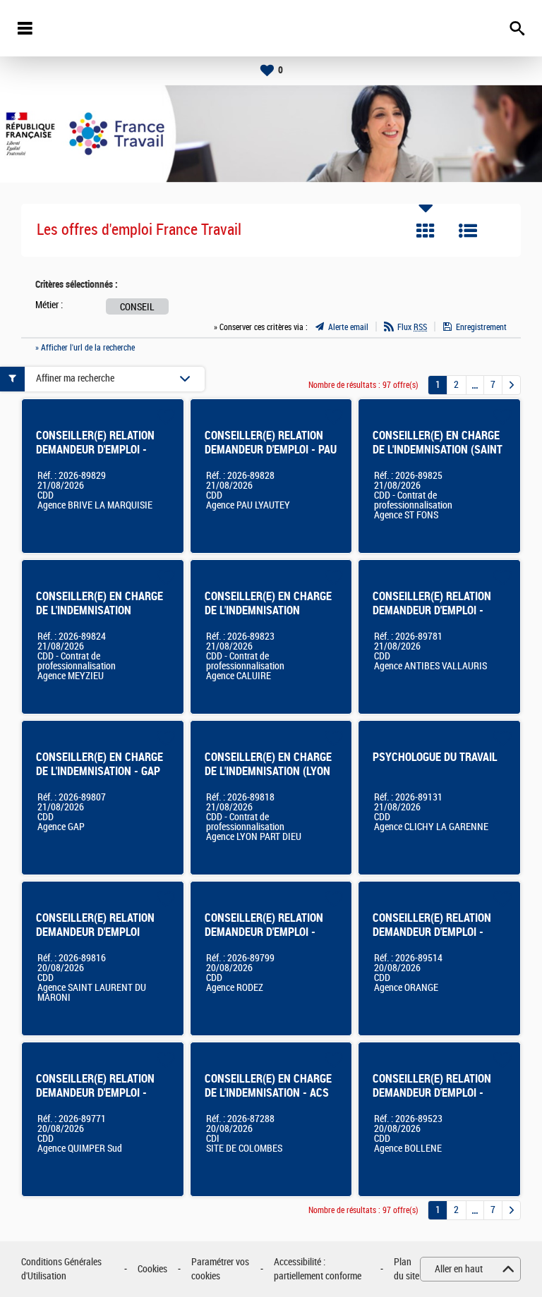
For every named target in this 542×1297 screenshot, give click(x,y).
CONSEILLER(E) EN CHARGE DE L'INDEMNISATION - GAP (99, 764)
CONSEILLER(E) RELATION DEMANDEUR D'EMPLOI (95, 925)
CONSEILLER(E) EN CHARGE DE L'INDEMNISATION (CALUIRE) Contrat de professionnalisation (268, 617)
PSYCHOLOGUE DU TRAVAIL (435, 757)
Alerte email (348, 327)
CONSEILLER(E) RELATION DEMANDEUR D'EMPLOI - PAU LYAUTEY (271, 449)
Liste (467, 231)
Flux (412, 327)
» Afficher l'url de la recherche (85, 348)
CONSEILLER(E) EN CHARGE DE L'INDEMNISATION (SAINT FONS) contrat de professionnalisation (437, 457)
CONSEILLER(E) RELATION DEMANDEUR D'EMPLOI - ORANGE (432, 932)
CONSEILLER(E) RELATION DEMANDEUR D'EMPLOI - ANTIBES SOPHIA (432, 610)
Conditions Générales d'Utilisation (61, 1269)
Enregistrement (481, 327)
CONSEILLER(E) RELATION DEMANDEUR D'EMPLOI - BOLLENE (432, 1093)
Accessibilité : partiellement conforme (317, 1269)
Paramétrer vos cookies (220, 1269)
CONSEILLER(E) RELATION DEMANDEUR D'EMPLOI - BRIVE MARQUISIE (95, 449)
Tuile (425, 231)
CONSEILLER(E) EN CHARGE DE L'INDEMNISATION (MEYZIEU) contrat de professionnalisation (99, 617)
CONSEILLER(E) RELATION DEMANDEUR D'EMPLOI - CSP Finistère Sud (95, 1093)
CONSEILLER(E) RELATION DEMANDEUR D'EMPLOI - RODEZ (264, 932)
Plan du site (406, 1269)
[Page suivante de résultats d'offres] (511, 385)
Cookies (152, 1269)
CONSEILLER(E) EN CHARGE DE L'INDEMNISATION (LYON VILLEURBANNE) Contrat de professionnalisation (268, 778)
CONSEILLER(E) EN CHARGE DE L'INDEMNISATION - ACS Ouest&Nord (268, 1093)
